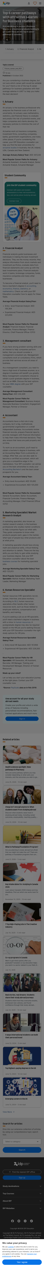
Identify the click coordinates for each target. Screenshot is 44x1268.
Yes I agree (22, 1262)
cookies (11, 1247)
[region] (22, 1253)
